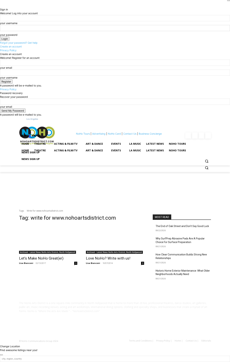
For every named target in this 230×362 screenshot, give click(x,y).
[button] (206, 167)
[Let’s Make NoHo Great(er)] (48, 239)
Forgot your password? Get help (19, 42)
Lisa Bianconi (26, 263)
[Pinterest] (120, 329)
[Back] (1, 5)
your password (8, 34)
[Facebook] (100, 329)
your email (6, 67)
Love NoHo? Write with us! (108, 258)
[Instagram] (110, 329)
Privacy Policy (8, 50)
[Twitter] (130, 329)
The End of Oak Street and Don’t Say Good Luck (182, 226)
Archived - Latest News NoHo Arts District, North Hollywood (47, 252)
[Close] (228, 0)
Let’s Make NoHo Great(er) (41, 258)
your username (8, 23)
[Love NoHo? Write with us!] (115, 239)
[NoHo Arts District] (30, 135)
